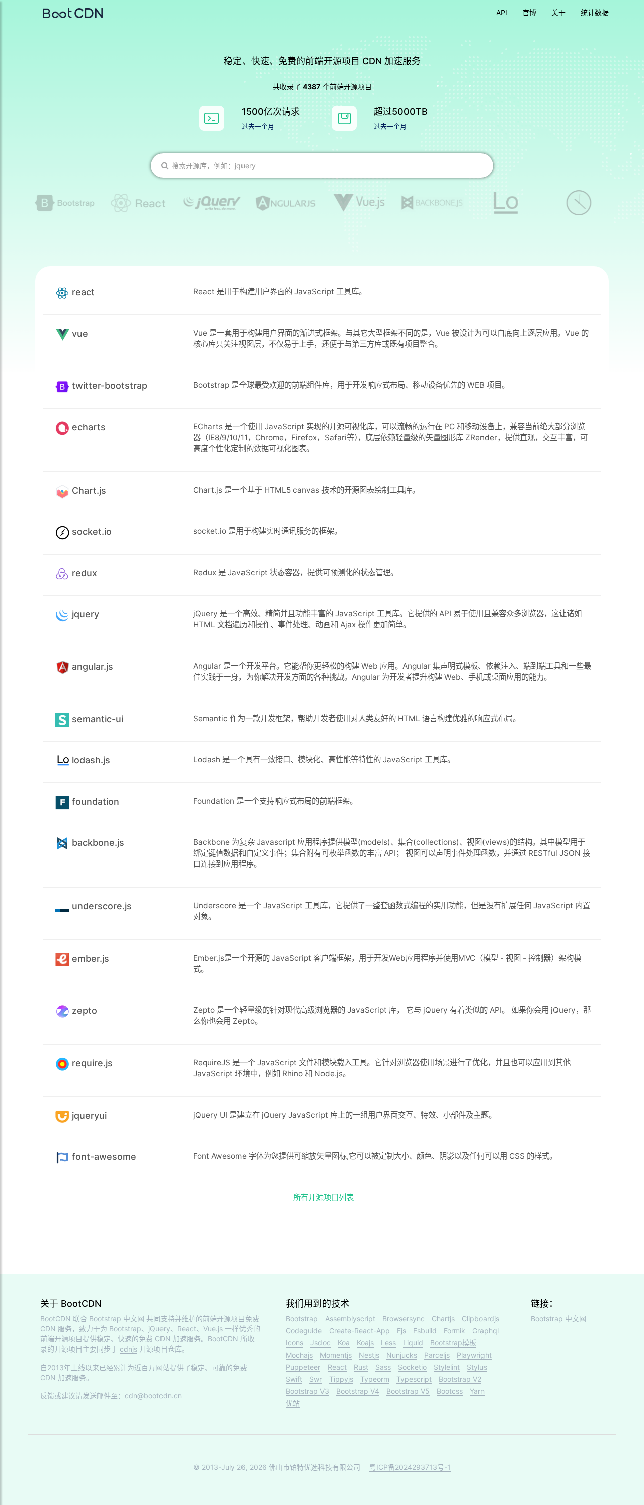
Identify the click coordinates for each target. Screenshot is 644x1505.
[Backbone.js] (432, 203)
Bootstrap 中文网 (116, 1318)
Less (388, 1342)
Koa (344, 1342)
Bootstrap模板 (453, 1342)
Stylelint (447, 1367)
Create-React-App (359, 1330)
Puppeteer (303, 1367)
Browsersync (403, 1318)
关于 (558, 12)
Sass (383, 1367)
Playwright (474, 1355)
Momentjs (336, 1355)
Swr (315, 1379)
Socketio (412, 1367)
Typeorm (374, 1379)
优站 (293, 1403)
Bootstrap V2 (460, 1379)
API (501, 12)
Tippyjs (341, 1379)
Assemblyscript (350, 1318)
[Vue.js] (358, 203)
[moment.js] (579, 203)
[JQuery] (212, 203)
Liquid (413, 1342)
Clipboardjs (480, 1318)
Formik (454, 1330)
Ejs (401, 1330)
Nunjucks (401, 1355)
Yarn (477, 1391)
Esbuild (425, 1330)
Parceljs (437, 1355)
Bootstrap (302, 1318)
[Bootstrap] (65, 203)
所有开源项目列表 (323, 1197)
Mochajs (299, 1355)
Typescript (414, 1379)
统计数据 (595, 12)
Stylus (477, 1367)
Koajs (365, 1342)
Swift (294, 1379)
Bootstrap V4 (357, 1391)
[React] (138, 203)
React (337, 1367)
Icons (294, 1342)
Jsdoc (320, 1342)
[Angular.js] (285, 203)
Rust (361, 1367)
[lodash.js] (505, 203)
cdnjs (128, 1348)
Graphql (485, 1330)
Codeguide (304, 1330)
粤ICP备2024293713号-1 (410, 1467)
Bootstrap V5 (408, 1391)
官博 (529, 12)
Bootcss (450, 1391)
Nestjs (369, 1355)
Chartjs (443, 1318)
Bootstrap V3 (307, 1391)
